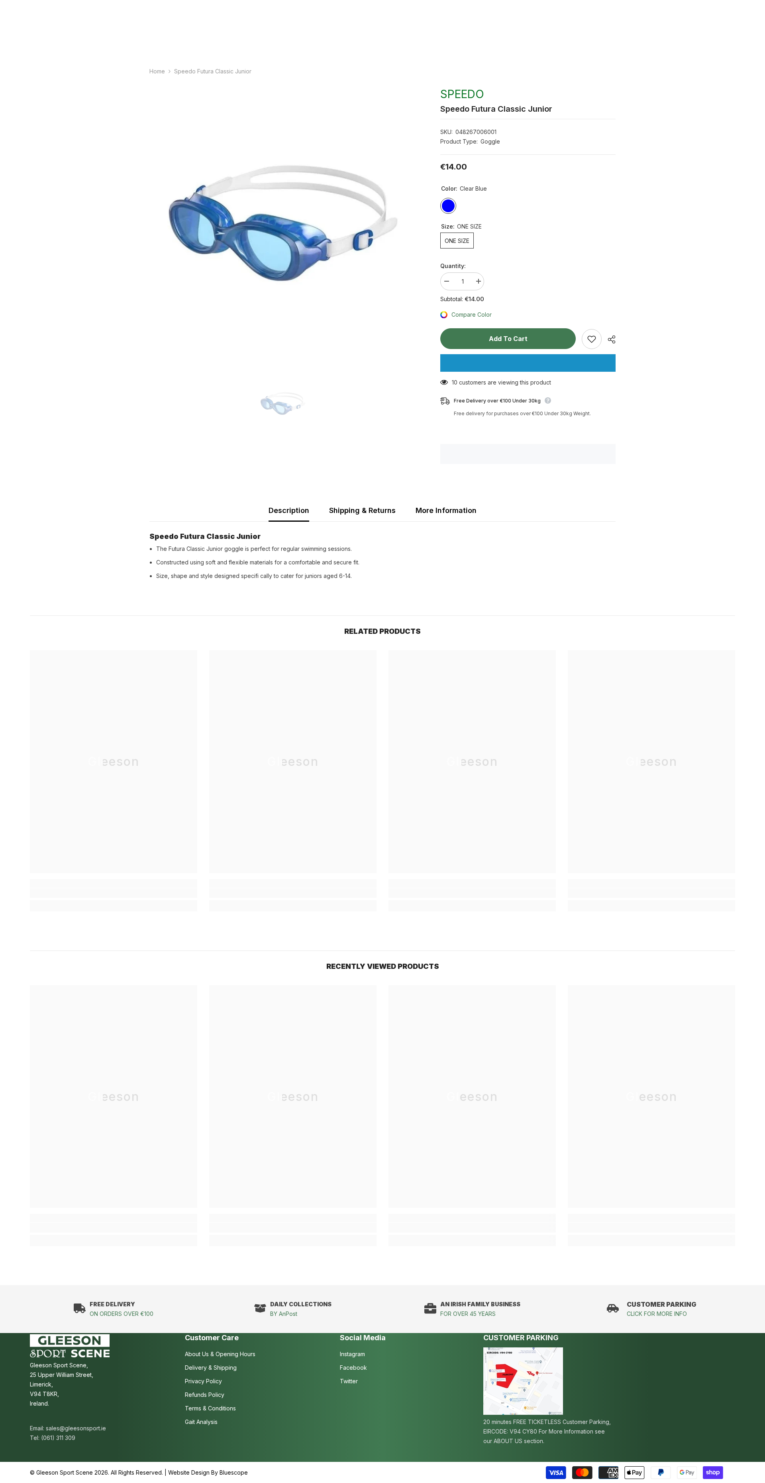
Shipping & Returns (362, 510)
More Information (446, 510)
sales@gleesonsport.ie (76, 1428)
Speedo (462, 94)
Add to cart (508, 339)
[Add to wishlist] (592, 339)
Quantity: (453, 265)
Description (289, 510)
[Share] (609, 339)
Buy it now (528, 363)
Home (157, 71)
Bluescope (234, 1472)
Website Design (189, 1472)
